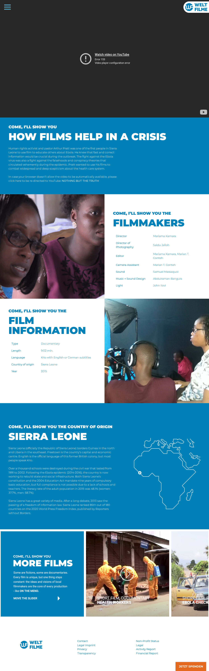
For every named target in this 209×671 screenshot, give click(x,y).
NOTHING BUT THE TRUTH (80, 180)
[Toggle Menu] (6, 7)
